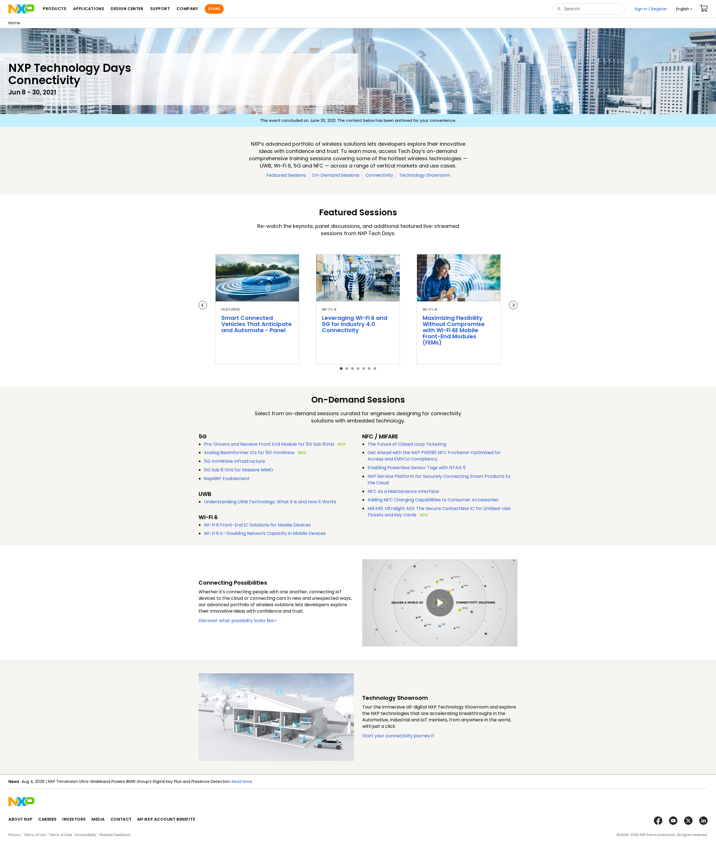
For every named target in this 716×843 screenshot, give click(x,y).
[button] (684, 9)
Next (513, 305)
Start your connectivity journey (396, 736)
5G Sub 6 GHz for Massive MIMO (238, 470)
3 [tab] (352, 368)
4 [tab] (358, 368)
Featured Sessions (286, 175)
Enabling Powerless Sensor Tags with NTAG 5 (417, 467)
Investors (74, 819)
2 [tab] (347, 368)
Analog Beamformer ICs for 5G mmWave (249, 452)
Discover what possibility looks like (236, 620)
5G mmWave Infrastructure (234, 461)
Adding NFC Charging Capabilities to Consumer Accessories (433, 500)
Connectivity (379, 175)
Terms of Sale (60, 834)
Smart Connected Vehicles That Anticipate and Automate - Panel (256, 324)
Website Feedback (114, 834)
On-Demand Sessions (335, 175)
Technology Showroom (424, 175)
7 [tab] (375, 368)
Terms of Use (35, 834)
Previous (203, 305)
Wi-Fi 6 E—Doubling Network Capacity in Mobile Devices (265, 533)
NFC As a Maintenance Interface (403, 491)
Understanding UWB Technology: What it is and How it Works (270, 502)
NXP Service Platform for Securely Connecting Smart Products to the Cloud (439, 479)
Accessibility (85, 834)
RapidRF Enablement (227, 478)
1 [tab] (341, 368)
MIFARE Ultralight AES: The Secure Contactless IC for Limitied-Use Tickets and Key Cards (439, 511)
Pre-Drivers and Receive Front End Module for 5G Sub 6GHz (269, 444)
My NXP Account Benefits (166, 819)
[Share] (515, 40)
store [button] (214, 8)
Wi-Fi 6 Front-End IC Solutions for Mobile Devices (257, 525)
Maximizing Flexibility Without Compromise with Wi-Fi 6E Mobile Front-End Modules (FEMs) (454, 330)
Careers (47, 819)
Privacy (14, 834)
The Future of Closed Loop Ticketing (407, 444)
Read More (242, 781)
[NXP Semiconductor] (21, 9)
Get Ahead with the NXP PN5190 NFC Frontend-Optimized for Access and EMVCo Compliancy (434, 455)
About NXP (20, 819)
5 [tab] (363, 368)
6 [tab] (369, 368)
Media (98, 819)
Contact (121, 819)
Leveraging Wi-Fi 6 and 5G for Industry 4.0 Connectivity (354, 324)
